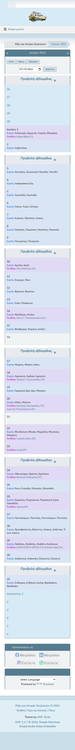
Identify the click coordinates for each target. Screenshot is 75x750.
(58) (26, 439)
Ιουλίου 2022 (37, 52)
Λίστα (11, 62)
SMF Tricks (44, 717)
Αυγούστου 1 (15, 593)
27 (8, 97)
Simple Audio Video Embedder (37, 726)
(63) (26, 269)
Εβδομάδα (33, 62)
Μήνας (21, 62)
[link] (25, 655)
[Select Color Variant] (71, 4)
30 (8, 121)
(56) (53, 547)
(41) (21, 409)
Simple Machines (49, 722)
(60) (22, 507)
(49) (22, 450)
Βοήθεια (21, 710)
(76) (31, 380)
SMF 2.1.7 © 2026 (26, 722)
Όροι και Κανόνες (37, 710)
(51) (31, 318)
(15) (25, 137)
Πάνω (52, 710)
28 (8, 105)
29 (8, 113)
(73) (30, 547)
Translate (48, 684)
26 (8, 89)
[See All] (8, 44)
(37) (29, 477)
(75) (30, 406)
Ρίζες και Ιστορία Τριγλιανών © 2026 (37, 705)
